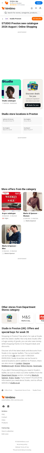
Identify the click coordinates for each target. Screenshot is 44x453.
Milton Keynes (26, 366)
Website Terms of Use (22, 447)
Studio (17, 378)
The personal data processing (22, 450)
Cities (3, 420)
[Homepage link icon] (2, 390)
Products (5, 423)
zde (13, 356)
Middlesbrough (8, 366)
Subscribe (38, 19)
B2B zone (5, 434)
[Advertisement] (22, 55)
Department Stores (9, 375)
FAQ (3, 414)
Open (39, 3)
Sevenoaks (37, 366)
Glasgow (26, 363)
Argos (11, 378)
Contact (4, 417)
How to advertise (7, 431)
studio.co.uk (15, 383)
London (19, 363)
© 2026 (22, 441)
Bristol (17, 366)
